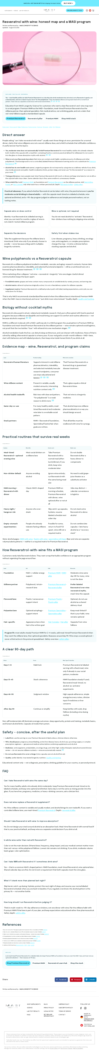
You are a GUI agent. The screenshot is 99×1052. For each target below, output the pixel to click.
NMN (25, 945)
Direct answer (6, 127)
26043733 (32, 942)
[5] (40, 269)
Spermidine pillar (55, 614)
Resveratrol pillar (35, 119)
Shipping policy (64, 1004)
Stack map (39, 127)
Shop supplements (34, 1004)
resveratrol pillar (68, 810)
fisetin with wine (40, 539)
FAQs (28, 1014)
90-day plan (45, 127)
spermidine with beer (57, 539)
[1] (51, 101)
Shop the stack (76, 963)
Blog (45, 1004)
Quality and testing (53, 758)
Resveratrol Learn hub (57, 963)
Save (77, 978)
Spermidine (88, 182)
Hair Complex (18, 184)
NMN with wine (26, 539)
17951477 (44, 931)
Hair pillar (64, 622)
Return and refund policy (49, 1015)
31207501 (39, 940)
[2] (54, 101)
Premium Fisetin (55, 599)
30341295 (35, 938)
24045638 (46, 934)
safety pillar (78, 184)
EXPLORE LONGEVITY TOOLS (74, 10)
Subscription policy (66, 1007)
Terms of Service (65, 1011)
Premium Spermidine (57, 610)
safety (28, 945)
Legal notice (48, 1011)
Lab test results (33, 1011)
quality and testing (86, 299)
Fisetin (7, 184)
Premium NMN (52, 119)
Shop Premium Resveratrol (18, 963)
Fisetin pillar (53, 602)
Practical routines (32, 127)
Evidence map (24, 127)
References (57, 127)
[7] (63, 749)
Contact (62, 1014)
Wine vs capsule (13, 127)
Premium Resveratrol (16, 118)
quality (32, 945)
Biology (19, 127)
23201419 (38, 936)
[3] (56, 101)
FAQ (54, 127)
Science (30, 1007)
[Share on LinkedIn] (90, 979)
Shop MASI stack (68, 119)
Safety (50, 127)
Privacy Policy (49, 1007)
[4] (59, 101)
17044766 (45, 929)
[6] (69, 328)
